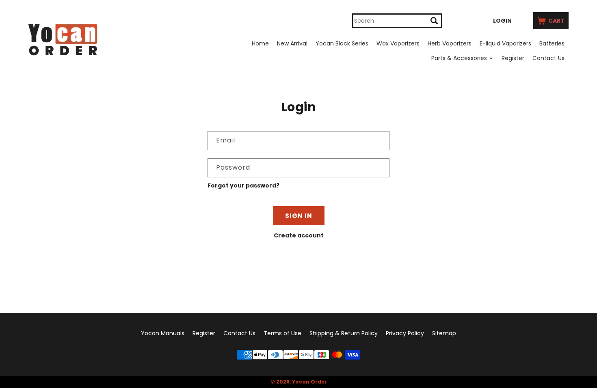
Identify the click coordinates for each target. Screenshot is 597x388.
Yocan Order (309, 381)
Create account (299, 235)
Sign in (298, 215)
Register (513, 58)
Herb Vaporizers (450, 43)
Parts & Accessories (459, 58)
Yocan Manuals (162, 333)
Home (260, 43)
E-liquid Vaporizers (505, 43)
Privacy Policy (405, 333)
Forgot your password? (243, 185)
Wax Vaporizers (398, 43)
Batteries (552, 43)
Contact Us (548, 58)
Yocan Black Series (342, 43)
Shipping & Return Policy (343, 333)
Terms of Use (282, 333)
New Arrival (292, 43)
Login (502, 21)
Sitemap (444, 333)
